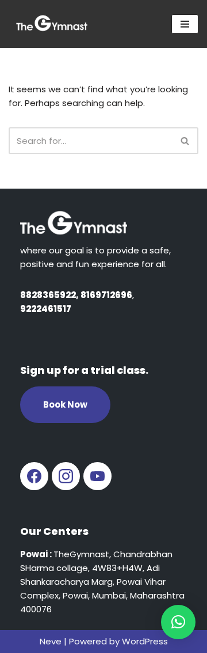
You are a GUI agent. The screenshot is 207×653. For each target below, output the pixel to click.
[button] (178, 622)
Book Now (65, 404)
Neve (51, 641)
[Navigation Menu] (184, 24)
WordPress (145, 641)
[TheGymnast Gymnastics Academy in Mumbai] (52, 24)
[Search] (185, 140)
